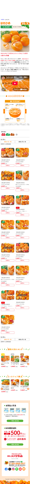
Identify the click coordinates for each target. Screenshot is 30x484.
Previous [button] (1, 363)
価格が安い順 (7, 141)
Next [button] (28, 363)
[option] (15, 111)
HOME (2, 19)
